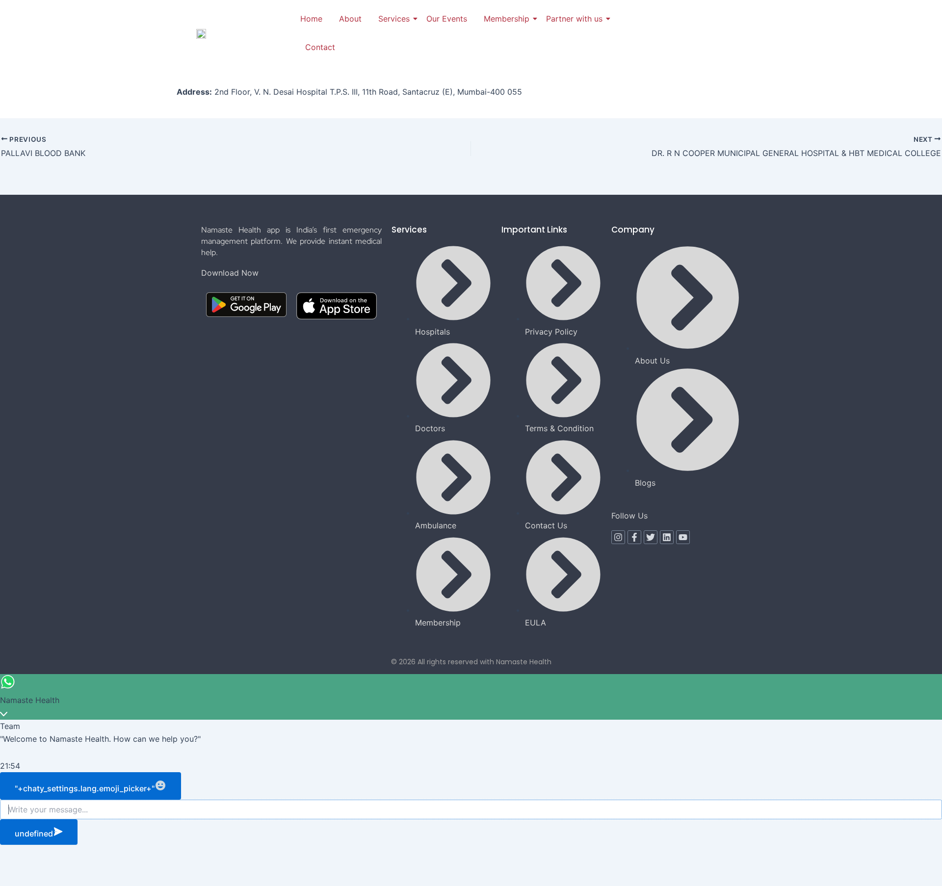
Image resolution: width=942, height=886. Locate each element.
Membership (506, 19)
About (350, 19)
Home (311, 19)
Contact (320, 47)
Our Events (446, 19)
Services (394, 19)
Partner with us (574, 19)
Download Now (230, 273)
